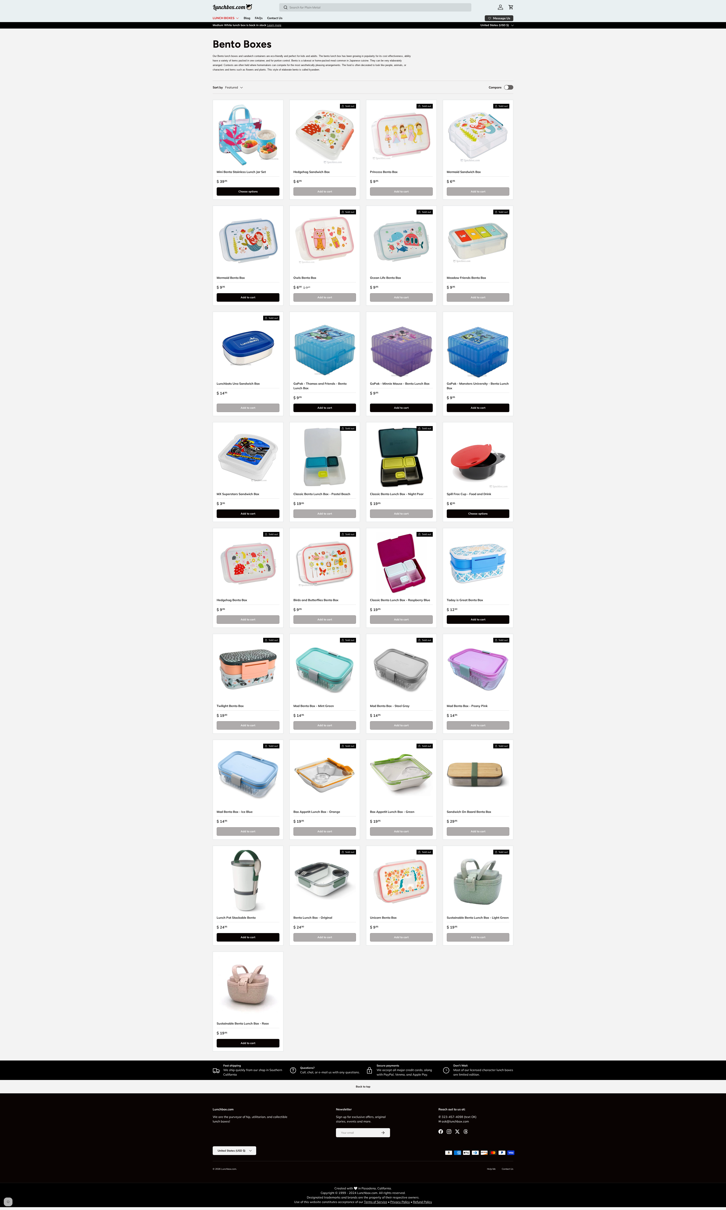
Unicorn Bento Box (383, 917)
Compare (495, 87)
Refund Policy (422, 1202)
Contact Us (274, 18)
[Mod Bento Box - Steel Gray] (401, 669)
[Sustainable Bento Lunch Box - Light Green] (478, 881)
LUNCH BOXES (223, 18)
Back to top (363, 1086)
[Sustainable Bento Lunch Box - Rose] (248, 987)
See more (253, 25)
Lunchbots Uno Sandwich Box (238, 383)
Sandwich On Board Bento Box (469, 812)
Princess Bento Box (384, 172)
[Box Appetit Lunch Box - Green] (401, 775)
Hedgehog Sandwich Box (311, 172)
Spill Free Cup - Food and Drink (469, 494)
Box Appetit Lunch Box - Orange (316, 812)
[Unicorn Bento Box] (401, 881)
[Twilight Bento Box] (248, 669)
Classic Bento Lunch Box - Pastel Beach (321, 494)
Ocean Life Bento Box (385, 278)
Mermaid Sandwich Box (464, 172)
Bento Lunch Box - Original (312, 917)
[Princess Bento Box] (401, 135)
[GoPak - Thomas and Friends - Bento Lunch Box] (324, 347)
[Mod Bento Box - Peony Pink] (478, 669)
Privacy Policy (400, 1202)
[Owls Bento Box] (324, 241)
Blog (247, 18)
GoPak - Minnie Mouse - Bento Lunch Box (400, 383)
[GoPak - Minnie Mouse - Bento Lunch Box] (401, 347)
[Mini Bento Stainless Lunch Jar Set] (248, 135)
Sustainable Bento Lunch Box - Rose (243, 1023)
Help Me (491, 1168)
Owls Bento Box (304, 278)
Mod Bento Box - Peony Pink (467, 706)
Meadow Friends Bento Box (466, 278)
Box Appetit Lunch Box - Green (392, 812)
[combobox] (375, 7)
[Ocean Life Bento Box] (401, 241)
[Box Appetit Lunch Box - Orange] (324, 775)
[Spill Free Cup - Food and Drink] (478, 457)
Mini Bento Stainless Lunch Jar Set (241, 172)
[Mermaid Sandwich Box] (478, 135)
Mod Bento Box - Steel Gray (390, 706)
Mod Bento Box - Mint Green (313, 706)
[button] (511, 7)
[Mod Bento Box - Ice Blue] (248, 775)
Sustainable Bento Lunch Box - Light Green (478, 917)
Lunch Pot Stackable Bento (236, 917)
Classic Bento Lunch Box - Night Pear (397, 494)
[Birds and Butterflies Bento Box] (324, 563)
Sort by (218, 87)
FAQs (259, 18)
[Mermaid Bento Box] (248, 241)
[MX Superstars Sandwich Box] (248, 457)
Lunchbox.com (228, 1168)
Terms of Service (375, 1202)
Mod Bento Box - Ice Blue (235, 812)
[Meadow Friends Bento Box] (478, 241)
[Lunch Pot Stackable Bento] (248, 881)
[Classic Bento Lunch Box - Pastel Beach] (324, 457)
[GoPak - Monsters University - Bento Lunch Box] (478, 347)
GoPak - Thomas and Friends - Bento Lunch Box (320, 386)
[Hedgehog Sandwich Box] (324, 135)
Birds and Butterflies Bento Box (315, 600)
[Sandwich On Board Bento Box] (478, 775)
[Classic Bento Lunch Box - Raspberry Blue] (401, 563)
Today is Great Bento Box (465, 600)
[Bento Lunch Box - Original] (324, 881)
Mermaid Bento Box (231, 278)
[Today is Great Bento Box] (478, 563)
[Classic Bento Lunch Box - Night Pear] (401, 457)
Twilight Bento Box (230, 706)
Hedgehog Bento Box (232, 600)
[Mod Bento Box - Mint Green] (324, 669)
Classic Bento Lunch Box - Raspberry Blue (400, 600)
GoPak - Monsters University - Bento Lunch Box (478, 386)
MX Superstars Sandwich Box (238, 494)
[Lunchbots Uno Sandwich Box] (248, 347)
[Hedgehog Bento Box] (248, 563)
